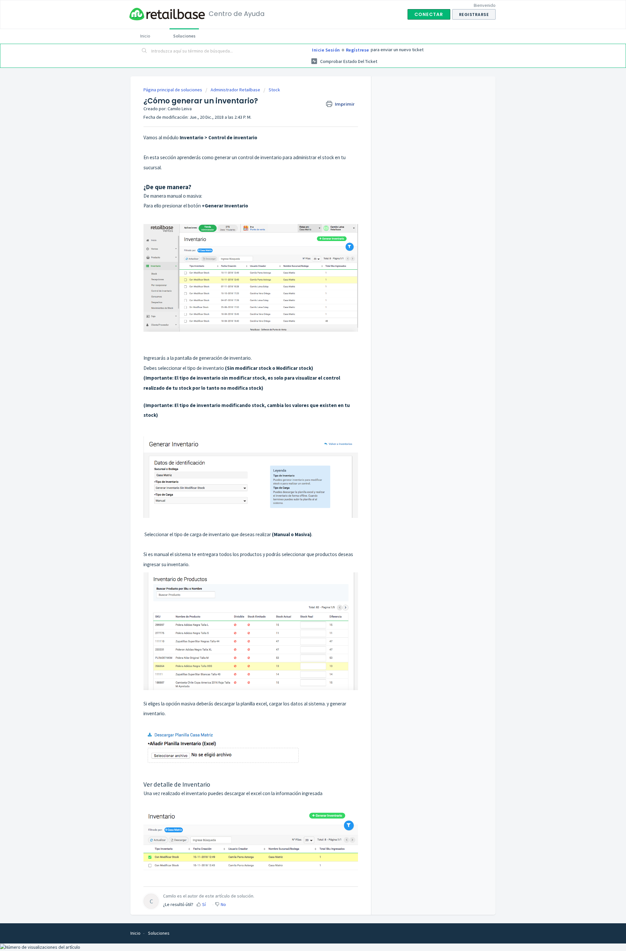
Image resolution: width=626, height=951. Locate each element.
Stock (274, 90)
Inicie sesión (326, 50)
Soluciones (184, 36)
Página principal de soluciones (173, 90)
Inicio (145, 36)
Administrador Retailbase (235, 90)
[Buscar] (144, 51)
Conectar (428, 14)
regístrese (357, 50)
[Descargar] (301, 401)
